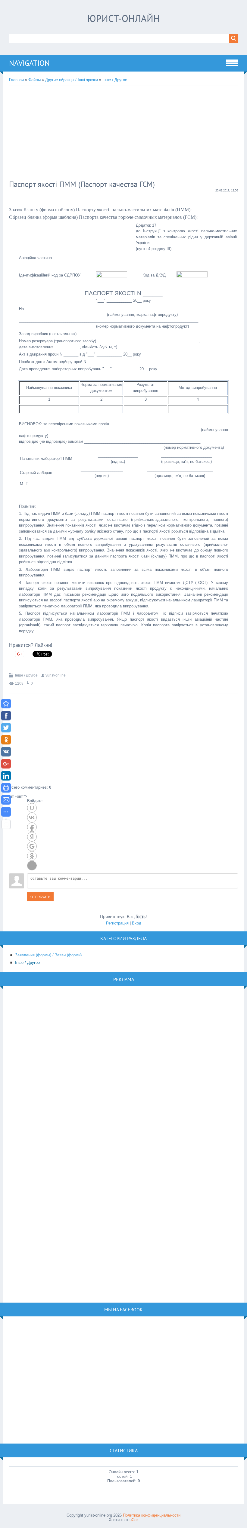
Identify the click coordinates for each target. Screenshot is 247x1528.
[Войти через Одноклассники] (32, 856)
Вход (136, 923)
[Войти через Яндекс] (32, 837)
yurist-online (55, 675)
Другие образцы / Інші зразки (71, 80)
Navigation (29, 63)
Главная (16, 80)
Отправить (40, 897)
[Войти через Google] (32, 846)
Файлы (34, 80)
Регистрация (117, 923)
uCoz (134, 1519)
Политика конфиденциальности (151, 1515)
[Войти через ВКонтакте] (32, 817)
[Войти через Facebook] (32, 827)
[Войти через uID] (32, 808)
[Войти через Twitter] (32, 865)
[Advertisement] (107, 133)
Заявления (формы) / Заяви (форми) (48, 955)
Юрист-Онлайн (123, 18)
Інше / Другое (114, 80)
